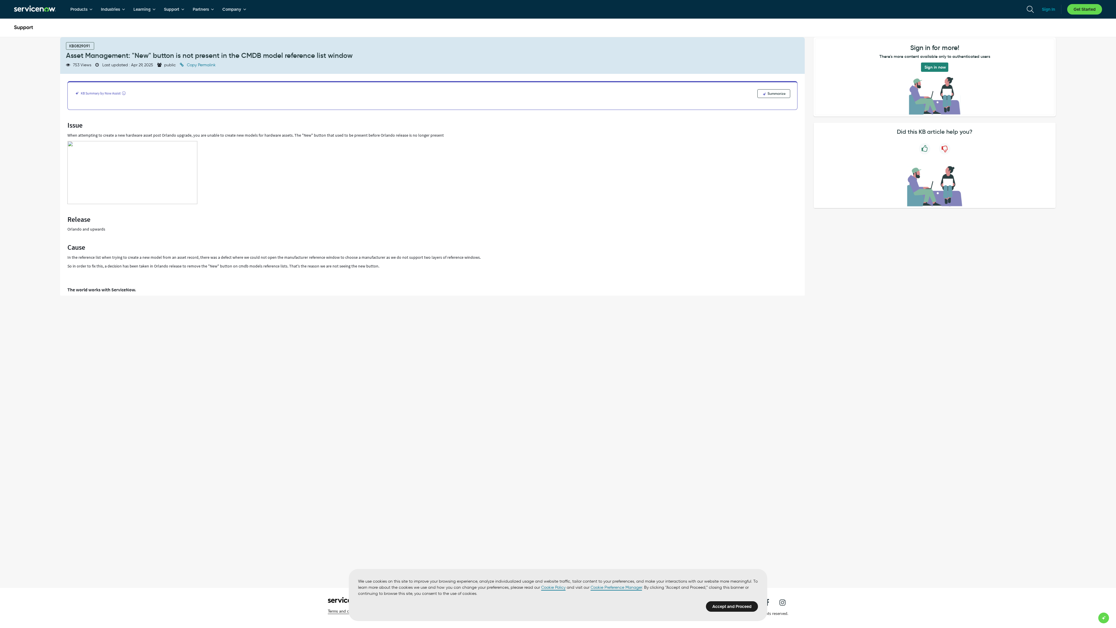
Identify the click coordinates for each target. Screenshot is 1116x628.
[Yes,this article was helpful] (925, 149)
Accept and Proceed (732, 606)
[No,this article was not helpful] (945, 149)
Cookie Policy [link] (553, 587)
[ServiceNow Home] (35, 9)
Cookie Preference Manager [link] (616, 587)
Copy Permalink (201, 65)
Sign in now (935, 67)
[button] (347, 611)
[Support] (23, 28)
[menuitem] (81, 9)
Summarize (776, 93)
